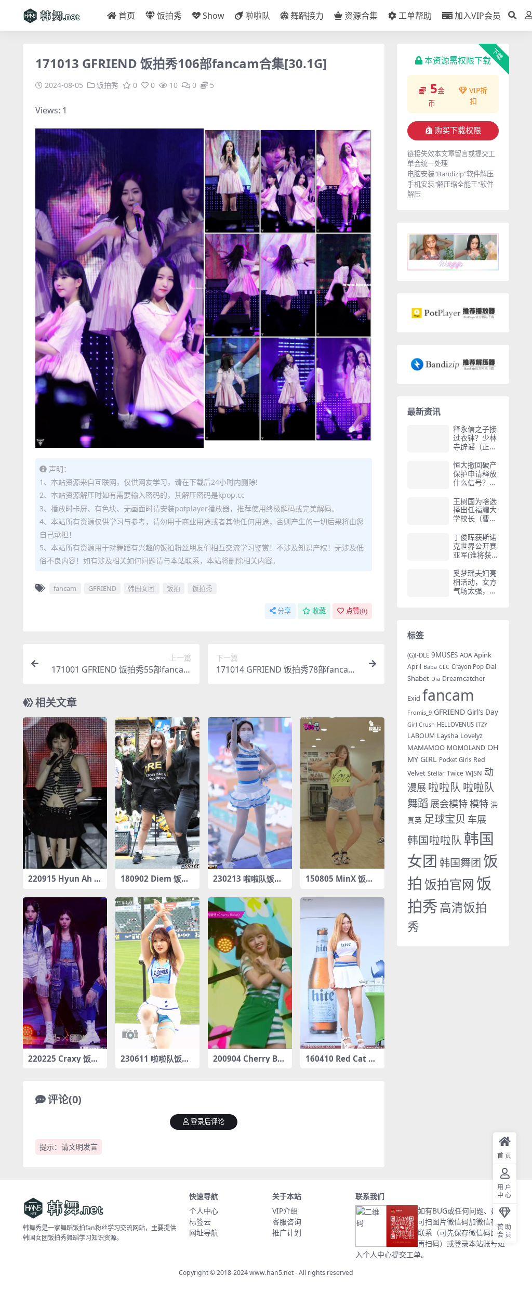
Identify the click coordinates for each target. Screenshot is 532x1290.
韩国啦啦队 (434, 840)
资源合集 (361, 15)
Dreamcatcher (463, 678)
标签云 (200, 1222)
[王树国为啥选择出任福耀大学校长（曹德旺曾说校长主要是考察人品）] (428, 511)
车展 (477, 818)
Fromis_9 (419, 712)
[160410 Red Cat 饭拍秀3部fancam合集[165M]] (342, 973)
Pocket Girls (455, 760)
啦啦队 (257, 15)
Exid (413, 698)
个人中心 (203, 1211)
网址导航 (203, 1232)
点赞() (356, 611)
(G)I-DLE (418, 655)
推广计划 (286, 1232)
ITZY (481, 724)
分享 (284, 611)
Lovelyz (471, 735)
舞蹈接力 (307, 15)
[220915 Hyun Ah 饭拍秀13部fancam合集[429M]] (65, 793)
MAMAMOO (426, 747)
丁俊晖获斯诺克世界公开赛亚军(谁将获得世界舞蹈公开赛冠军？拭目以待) (476, 559)
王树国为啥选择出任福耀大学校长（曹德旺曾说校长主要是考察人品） (475, 523)
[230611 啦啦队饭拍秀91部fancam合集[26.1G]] (157, 973)
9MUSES (444, 655)
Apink (482, 655)
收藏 (319, 611)
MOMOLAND (466, 747)
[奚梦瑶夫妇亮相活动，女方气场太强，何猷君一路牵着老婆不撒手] (428, 583)
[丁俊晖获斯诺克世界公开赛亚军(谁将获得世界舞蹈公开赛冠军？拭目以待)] (428, 547)
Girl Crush (421, 724)
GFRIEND (102, 588)
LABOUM (421, 735)
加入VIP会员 (478, 15)
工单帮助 (415, 15)
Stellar (436, 773)
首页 (126, 15)
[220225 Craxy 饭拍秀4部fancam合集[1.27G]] (65, 973)
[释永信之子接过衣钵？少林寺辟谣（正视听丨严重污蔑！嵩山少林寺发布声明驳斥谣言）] (428, 439)
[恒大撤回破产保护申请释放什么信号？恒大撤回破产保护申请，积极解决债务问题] (428, 474)
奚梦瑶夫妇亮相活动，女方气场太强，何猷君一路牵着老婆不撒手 (475, 590)
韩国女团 (141, 588)
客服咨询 (286, 1222)
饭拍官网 (449, 884)
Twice (455, 773)
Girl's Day (482, 712)
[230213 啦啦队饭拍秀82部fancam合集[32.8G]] (250, 793)
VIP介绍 (285, 1211)
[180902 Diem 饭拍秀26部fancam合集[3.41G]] (157, 793)
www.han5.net (271, 1272)
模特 (479, 803)
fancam (65, 588)
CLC (444, 666)
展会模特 (449, 803)
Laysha (447, 735)
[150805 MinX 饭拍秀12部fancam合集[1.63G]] (342, 793)
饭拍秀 (169, 15)
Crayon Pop (467, 666)
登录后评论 (207, 1122)
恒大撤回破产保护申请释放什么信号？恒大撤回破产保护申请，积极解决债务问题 (475, 486)
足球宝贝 (445, 818)
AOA (466, 655)
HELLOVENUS (455, 724)
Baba (430, 666)
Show (213, 15)
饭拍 (173, 588)
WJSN (474, 773)
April (414, 666)
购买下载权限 (457, 130)
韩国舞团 (460, 862)
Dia (435, 678)
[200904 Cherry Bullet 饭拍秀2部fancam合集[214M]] (250, 973)
